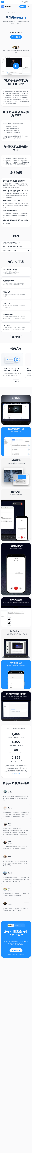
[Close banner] (30, 2)
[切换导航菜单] (29, 6)
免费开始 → (16, 950)
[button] (16, 35)
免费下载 (25, 2)
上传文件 (17, 37)
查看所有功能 (16, 337)
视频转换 (13, 12)
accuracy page (16, 773)
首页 (8, 12)
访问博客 (16, 381)
